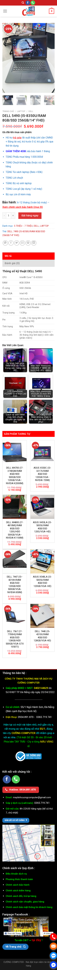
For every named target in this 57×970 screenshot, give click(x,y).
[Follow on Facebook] (27, 2)
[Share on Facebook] (11, 243)
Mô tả (8, 255)
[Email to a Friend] (22, 243)
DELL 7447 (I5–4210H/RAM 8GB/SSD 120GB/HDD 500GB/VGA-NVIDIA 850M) (14, 584)
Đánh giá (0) (12, 263)
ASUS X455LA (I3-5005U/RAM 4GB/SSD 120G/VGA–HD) (42, 527)
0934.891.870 (26, 717)
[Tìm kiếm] (23, 2)
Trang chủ (8, 111)
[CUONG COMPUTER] (28, 11)
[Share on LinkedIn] (33, 243)
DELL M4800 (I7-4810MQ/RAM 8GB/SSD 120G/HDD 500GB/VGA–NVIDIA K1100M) (14, 530)
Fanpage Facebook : (16, 914)
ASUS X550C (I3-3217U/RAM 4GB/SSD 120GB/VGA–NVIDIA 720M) (42, 474)
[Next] (49, 58)
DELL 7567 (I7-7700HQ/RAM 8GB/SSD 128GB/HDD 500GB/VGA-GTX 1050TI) (15, 639)
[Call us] (33, 2)
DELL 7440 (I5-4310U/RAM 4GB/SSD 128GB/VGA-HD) (42, 636)
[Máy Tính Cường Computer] (28, 926)
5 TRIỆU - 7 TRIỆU (23, 225)
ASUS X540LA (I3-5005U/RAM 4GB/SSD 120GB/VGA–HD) (42, 581)
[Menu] (5, 11)
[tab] (28, 256)
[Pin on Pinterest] (28, 243)
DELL (30, 111)
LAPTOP (21, 111)
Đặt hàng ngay (30, 215)
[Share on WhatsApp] (5, 243)
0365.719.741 (44, 717)
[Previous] (7, 58)
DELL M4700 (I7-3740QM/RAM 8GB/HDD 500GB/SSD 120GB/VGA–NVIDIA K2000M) (14, 475)
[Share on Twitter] (16, 243)
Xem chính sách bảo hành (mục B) (22, 207)
